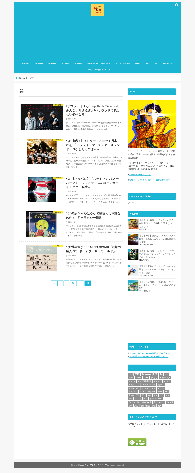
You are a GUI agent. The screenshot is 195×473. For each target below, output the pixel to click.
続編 (136, 406)
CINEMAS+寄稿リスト (140, 174)
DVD (155, 374)
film (160, 374)
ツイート (132, 203)
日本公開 (137, 399)
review (138, 378)
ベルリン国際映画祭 (147, 392)
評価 (154, 406)
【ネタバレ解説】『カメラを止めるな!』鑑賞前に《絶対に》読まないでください (156, 223)
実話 (149, 395)
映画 (145, 399)
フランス (160, 388)
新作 (130, 399)
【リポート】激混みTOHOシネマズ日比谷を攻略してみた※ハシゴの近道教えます (157, 238)
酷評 (159, 406)
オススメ (132, 381)
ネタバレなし (134, 388)
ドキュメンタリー (148, 385)
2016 (137, 374)
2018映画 (52, 63)
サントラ (166, 381)
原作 (143, 395)
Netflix (131, 378)
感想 (161, 395)
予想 (138, 395)
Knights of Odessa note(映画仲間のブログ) (149, 353)
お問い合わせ (168, 63)
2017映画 (65, 63)
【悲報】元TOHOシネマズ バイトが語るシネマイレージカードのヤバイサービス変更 (157, 269)
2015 (131, 374)
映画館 (137, 63)
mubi (166, 374)
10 (73, 283)
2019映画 (39, 63)
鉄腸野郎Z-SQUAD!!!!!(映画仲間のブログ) (149, 356)
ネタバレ (160, 385)
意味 (155, 395)
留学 (130, 406)
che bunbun (146, 374)
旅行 (148, 63)
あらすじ (153, 378)
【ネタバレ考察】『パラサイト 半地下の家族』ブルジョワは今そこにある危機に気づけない (157, 254)
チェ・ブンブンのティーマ (96, 465)
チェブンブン (134, 385)
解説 (148, 406)
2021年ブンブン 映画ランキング (97, 70)
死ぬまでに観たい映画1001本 (99, 63)
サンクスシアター (123, 63)
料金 (167, 395)
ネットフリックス (148, 388)
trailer (145, 378)
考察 (142, 406)
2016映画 (78, 63)
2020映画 (26, 63)
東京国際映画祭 (156, 399)
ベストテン (133, 392)
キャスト (157, 381)
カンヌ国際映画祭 (145, 381)
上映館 (160, 392)
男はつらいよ (159, 402)
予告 (167, 392)
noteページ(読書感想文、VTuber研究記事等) (150, 180)
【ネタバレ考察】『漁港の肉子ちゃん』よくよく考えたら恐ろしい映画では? (157, 285)
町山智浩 (170, 402)
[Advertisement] (97, 39)
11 (80, 283)
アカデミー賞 (165, 378)
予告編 (131, 395)
